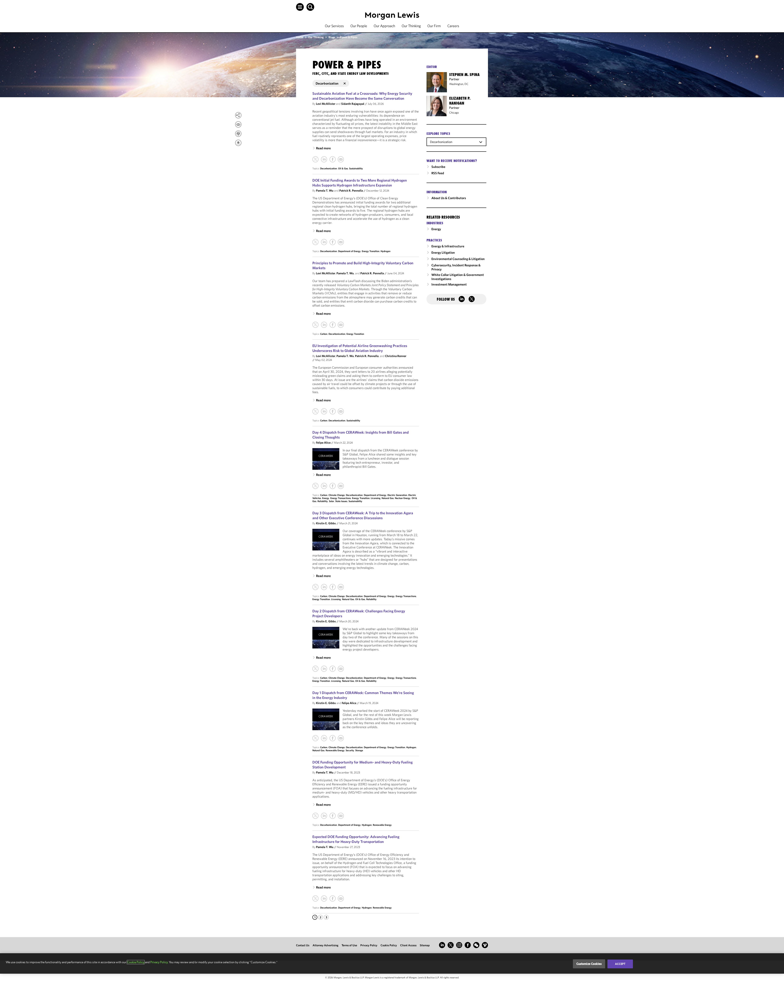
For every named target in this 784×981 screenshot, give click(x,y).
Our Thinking (411, 25)
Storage (359, 750)
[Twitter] (315, 159)
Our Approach (384, 25)
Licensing (375, 498)
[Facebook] (333, 159)
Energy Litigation (443, 252)
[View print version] (238, 133)
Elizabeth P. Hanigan (459, 100)
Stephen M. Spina (464, 74)
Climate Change (337, 495)
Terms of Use (349, 945)
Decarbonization (328, 168)
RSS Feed (437, 173)
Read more (323, 148)
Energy (325, 498)
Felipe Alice (323, 442)
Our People (358, 25)
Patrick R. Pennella (351, 190)
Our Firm (434, 25)
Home (299, 37)
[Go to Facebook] (468, 945)
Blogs (332, 37)
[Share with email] (238, 124)
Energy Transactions (340, 498)
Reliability (322, 501)
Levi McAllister (325, 104)
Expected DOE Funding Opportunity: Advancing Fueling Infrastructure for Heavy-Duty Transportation (355, 839)
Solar (331, 501)
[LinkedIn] (324, 159)
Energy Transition (370, 251)
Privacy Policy (368, 945)
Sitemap (425, 945)
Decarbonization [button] (327, 83)
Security (350, 750)
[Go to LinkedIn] (442, 945)
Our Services (334, 25)
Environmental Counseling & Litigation (458, 259)
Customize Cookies (589, 964)
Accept (620, 964)
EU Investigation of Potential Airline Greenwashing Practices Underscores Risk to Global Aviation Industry (359, 348)
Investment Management (449, 284)
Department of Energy (349, 251)
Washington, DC (458, 84)
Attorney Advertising (325, 945)
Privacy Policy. (159, 962)
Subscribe (438, 167)
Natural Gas (388, 498)
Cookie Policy (389, 945)
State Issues (341, 501)
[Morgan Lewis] (392, 15)
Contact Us (302, 945)
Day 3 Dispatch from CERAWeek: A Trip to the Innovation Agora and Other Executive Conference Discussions (362, 515)
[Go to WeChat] (476, 945)
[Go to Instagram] (459, 945)
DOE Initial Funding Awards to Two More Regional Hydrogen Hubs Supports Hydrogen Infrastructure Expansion (359, 182)
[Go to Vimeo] (485, 945)
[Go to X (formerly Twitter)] (451, 945)
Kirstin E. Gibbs (326, 523)
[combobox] (456, 141)
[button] (300, 7)
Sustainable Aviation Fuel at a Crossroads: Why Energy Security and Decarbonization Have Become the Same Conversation (362, 96)
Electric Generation (397, 495)
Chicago (454, 112)
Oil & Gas (343, 168)
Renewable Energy (335, 750)
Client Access (408, 945)
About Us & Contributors (448, 198)
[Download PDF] (238, 142)
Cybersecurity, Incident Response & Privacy (456, 267)
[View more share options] (238, 115)
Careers (453, 25)
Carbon (323, 333)
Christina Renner (395, 356)
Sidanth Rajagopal (352, 104)
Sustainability (356, 168)
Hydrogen (385, 251)
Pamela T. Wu (324, 190)
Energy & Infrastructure (447, 246)
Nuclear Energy (402, 498)
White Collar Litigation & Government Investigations (457, 277)
